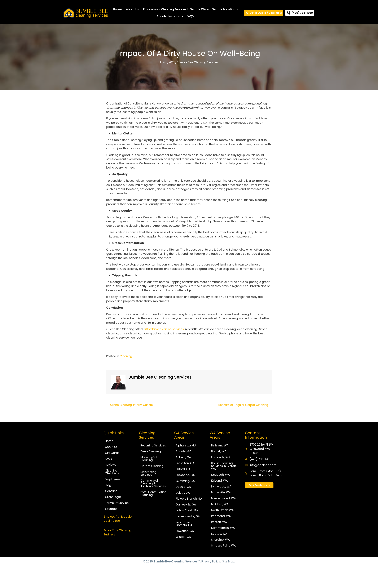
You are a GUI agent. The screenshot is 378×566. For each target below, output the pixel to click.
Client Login (113, 497)
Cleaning (126, 356)
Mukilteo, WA (220, 504)
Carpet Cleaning (151, 466)
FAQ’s (190, 16)
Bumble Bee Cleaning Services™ (177, 561)
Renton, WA (219, 522)
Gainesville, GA (186, 505)
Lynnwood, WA (221, 487)
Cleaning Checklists (112, 472)
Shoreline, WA (220, 540)
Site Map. (228, 561)
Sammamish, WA (223, 528)
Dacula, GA (183, 487)
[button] (208, 9)
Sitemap (111, 509)
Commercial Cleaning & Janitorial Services (153, 483)
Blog (108, 485)
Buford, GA (183, 469)
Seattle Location (223, 9)
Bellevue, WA (220, 445)
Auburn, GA (183, 457)
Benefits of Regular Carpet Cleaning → (245, 405)
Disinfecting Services (148, 473)
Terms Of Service (117, 503)
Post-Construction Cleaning (153, 493)
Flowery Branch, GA (189, 499)
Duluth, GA (183, 493)
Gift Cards (112, 453)
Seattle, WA (219, 534)
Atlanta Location (168, 16)
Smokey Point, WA (223, 546)
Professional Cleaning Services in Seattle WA (174, 9)
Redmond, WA (221, 516)
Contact (111, 491)
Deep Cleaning (150, 451)
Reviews (110, 465)
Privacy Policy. (211, 561)
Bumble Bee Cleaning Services (198, 62)
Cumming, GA (185, 481)
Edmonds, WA (220, 457)
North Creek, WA (222, 510)
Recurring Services (153, 445)
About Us (132, 9)
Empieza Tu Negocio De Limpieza (118, 519)
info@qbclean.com (263, 465)
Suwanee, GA (185, 531)
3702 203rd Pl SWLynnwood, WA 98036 (261, 449)
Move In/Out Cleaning (148, 458)
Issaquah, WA (220, 475)
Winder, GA (183, 537)
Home (117, 9)
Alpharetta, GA (186, 445)
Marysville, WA (221, 492)
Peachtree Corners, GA (184, 523)
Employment (114, 479)
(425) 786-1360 (260, 459)
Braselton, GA (185, 463)
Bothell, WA (219, 451)
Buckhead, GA (185, 475)
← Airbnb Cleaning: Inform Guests (129, 405)
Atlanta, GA (184, 451)
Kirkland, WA (219, 481)
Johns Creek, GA (187, 510)
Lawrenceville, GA (188, 516)
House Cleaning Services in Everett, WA (224, 466)
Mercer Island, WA (223, 498)
